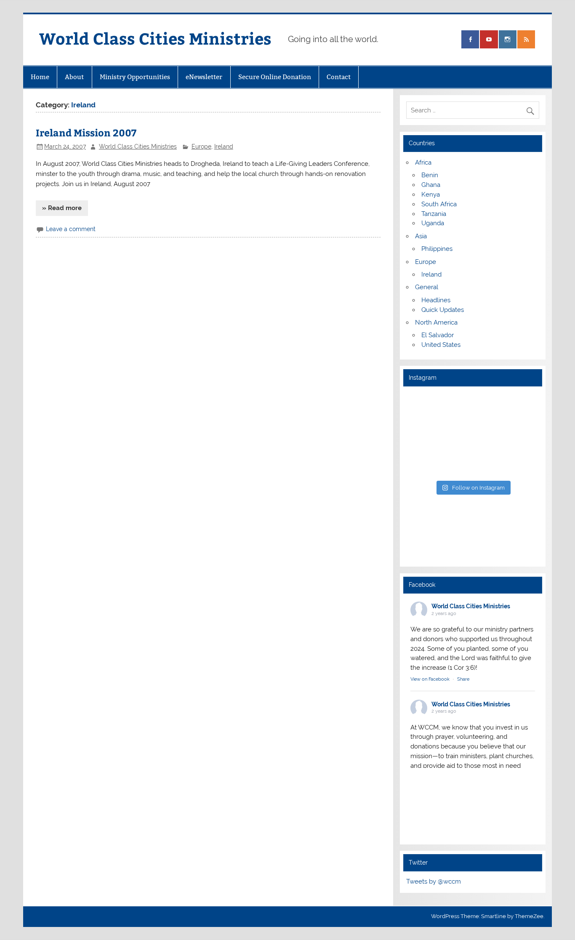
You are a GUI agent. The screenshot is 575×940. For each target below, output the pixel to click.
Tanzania (433, 214)
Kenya (430, 194)
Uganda (432, 223)
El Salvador (437, 335)
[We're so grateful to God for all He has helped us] (507, 415)
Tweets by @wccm (433, 881)
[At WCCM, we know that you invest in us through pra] (438, 415)
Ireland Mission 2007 (86, 132)
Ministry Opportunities (135, 77)
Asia (421, 236)
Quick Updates (442, 310)
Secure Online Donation (274, 77)
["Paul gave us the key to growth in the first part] (507, 455)
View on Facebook (430, 679)
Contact (339, 77)
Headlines (435, 300)
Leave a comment (71, 229)
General (426, 287)
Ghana (430, 185)
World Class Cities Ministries (155, 38)
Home (40, 77)
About (74, 77)
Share (463, 679)
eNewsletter (204, 77)
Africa (423, 162)
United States (441, 345)
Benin (429, 175)
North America (436, 322)
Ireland (223, 146)
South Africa (439, 204)
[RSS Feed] (526, 39)
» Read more (62, 208)
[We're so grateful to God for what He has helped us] (438, 455)
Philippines (437, 249)
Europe (201, 146)
